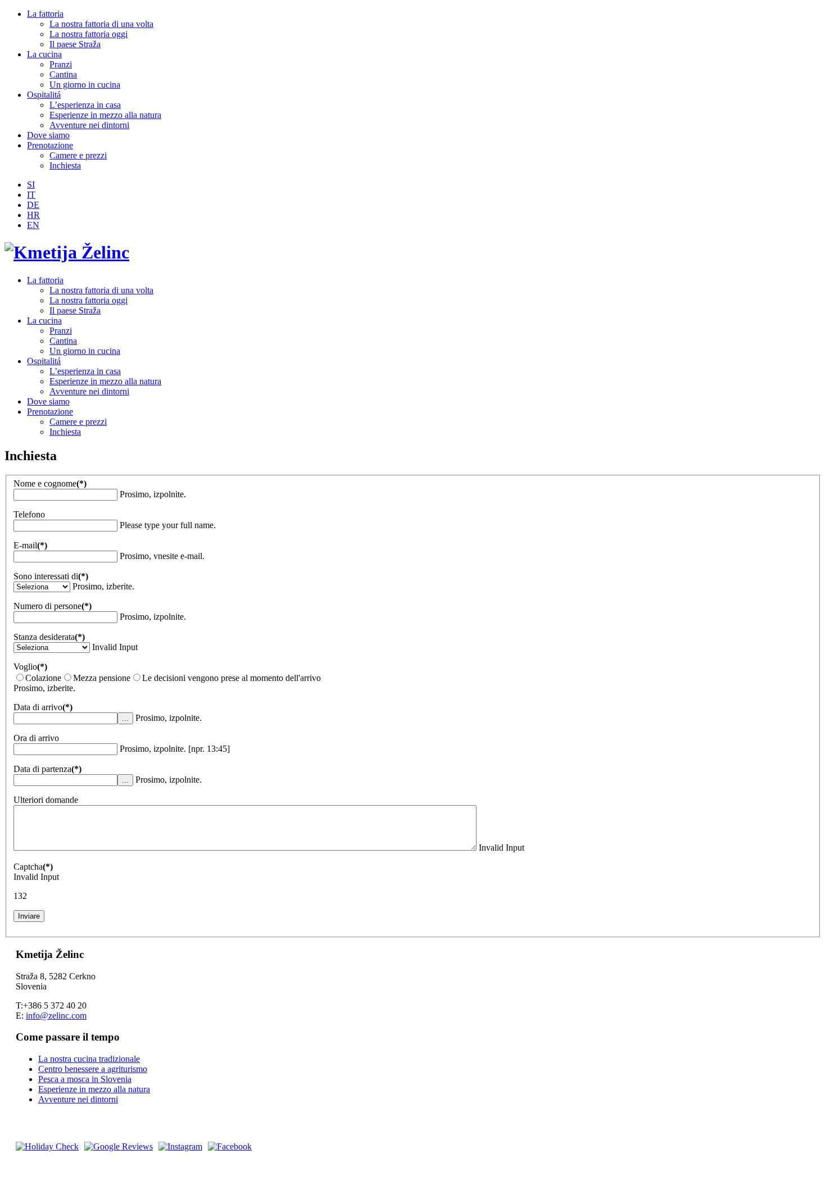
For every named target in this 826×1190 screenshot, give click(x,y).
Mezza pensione (101, 678)
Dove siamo (48, 135)
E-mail (30, 545)
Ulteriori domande (45, 800)
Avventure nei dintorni (89, 125)
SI (31, 184)
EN (33, 225)
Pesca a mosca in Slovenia (84, 1079)
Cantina (63, 74)
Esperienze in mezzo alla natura (105, 115)
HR (33, 215)
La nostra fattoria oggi (88, 34)
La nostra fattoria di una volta (101, 24)
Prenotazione (50, 145)
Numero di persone (52, 606)
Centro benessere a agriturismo (92, 1069)
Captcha (33, 866)
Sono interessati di (50, 576)
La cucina (44, 54)
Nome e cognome (50, 483)
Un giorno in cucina (84, 84)
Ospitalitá (44, 94)
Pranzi (60, 64)
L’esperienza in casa (85, 105)
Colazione (43, 678)
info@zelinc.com (56, 1015)
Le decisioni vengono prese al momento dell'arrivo (231, 678)
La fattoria (45, 14)
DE (33, 205)
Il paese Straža (75, 44)
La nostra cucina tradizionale (89, 1059)
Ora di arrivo (36, 738)
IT (31, 194)
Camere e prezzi (78, 155)
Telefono (29, 514)
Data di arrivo (42, 707)
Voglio (30, 666)
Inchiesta (65, 165)
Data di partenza (47, 769)
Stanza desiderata (49, 637)
